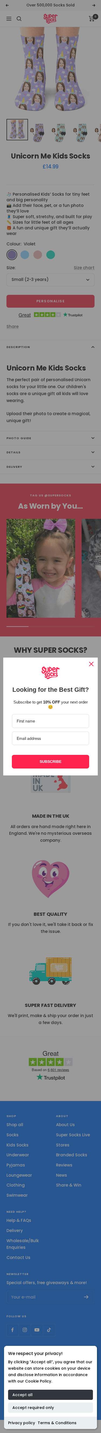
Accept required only (33, 1407)
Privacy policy (21, 1423)
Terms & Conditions (57, 1423)
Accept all (22, 1394)
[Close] (91, 664)
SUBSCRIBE (50, 761)
